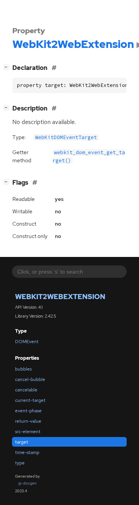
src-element (28, 431)
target (21, 442)
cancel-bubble (30, 379)
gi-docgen (27, 483)
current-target (30, 400)
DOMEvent (27, 341)
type (20, 463)
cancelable (26, 390)
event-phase (28, 411)
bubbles (23, 369)
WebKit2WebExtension (60, 296)
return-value (28, 421)
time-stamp (27, 452)
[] (7, 67)
